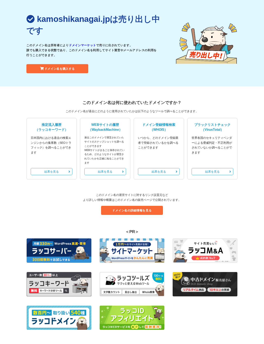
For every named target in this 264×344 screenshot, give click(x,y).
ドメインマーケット (82, 45)
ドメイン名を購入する (60, 68)
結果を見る (51, 171)
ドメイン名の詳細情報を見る (132, 210)
